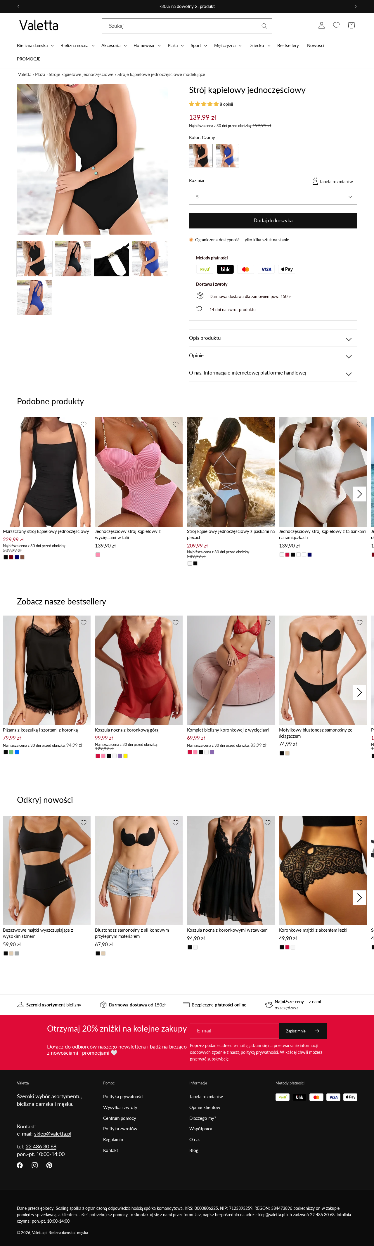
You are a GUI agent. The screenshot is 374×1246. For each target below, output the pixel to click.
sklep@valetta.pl (52, 1133)
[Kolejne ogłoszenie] (355, 6)
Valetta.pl (39, 1233)
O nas (194, 1139)
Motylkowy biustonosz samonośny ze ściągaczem (315, 733)
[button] (35, 45)
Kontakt (110, 1150)
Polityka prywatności (123, 1096)
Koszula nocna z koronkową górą (126, 729)
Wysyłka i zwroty (120, 1107)
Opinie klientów (204, 1107)
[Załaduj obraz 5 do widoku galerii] (34, 297)
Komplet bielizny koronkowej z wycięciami (228, 729)
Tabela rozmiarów (336, 181)
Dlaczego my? (202, 1118)
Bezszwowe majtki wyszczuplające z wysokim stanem (38, 933)
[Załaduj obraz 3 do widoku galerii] (111, 258)
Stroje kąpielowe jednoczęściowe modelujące (161, 74)
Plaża (40, 74)
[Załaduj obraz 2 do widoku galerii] (72, 258)
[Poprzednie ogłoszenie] (18, 6)
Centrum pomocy (119, 1118)
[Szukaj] (264, 26)
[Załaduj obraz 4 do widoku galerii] (149, 258)
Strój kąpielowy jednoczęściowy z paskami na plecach (231, 534)
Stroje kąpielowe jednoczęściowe (81, 74)
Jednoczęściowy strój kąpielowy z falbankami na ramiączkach (322, 534)
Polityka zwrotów (120, 1128)
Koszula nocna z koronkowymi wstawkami (228, 930)
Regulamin (113, 1139)
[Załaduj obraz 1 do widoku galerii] (34, 258)
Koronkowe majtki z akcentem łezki (313, 930)
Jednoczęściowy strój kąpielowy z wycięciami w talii (128, 534)
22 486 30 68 (41, 1146)
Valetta (24, 74)
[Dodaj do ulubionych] (84, 424)
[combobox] (187, 26)
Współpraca (200, 1128)
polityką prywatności (259, 1052)
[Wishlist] (336, 25)
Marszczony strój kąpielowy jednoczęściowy (46, 531)
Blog (193, 1150)
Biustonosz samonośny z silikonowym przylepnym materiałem (132, 933)
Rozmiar (197, 180)
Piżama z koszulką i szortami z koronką (40, 729)
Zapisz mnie (296, 1031)
